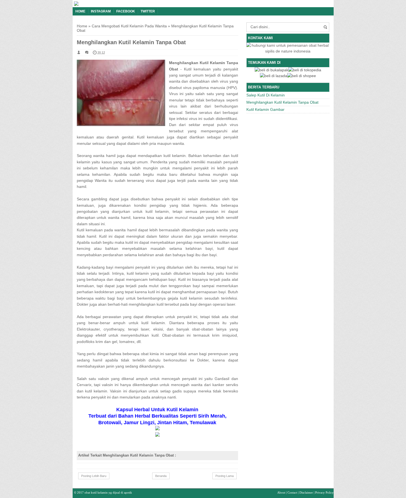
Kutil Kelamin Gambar (265, 109)
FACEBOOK (125, 11)
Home (80, 11)
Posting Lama (224, 476)
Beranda (161, 476)
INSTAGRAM (101, 11)
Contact (292, 492)
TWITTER (148, 11)
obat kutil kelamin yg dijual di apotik (108, 492)
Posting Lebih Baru (93, 476)
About (281, 492)
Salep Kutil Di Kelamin (265, 95)
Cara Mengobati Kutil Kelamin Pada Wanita (129, 26)
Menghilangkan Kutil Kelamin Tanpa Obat (282, 102)
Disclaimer (306, 492)
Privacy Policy (324, 492)
